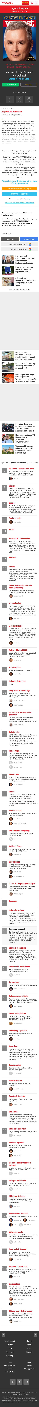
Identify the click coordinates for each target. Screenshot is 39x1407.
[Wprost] (1, 108)
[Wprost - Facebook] (13, 1382)
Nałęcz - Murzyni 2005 (18, 650)
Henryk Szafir (17, 1206)
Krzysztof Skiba (17, 1321)
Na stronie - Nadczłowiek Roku (21, 468)
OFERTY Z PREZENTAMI (19, 194)
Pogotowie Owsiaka (17, 1096)
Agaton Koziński (18, 1006)
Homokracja (14, 774)
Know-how (13, 1046)
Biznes (29, 1341)
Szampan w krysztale (17, 948)
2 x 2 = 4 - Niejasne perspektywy (22, 884)
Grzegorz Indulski (18, 762)
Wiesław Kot (17, 1276)
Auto (10, 1348)
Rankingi (9, 1356)
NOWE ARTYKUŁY (19, 202)
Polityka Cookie (10, 1372)
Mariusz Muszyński (18, 784)
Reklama (29, 1365)
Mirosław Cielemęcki (19, 876)
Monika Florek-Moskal (19, 989)
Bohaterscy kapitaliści (18, 1031)
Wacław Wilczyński (18, 894)
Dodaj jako (18, 249)
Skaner (12, 486)
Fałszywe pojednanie (17, 1181)
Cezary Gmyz (17, 1039)
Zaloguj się (26, 199)
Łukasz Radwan (17, 1220)
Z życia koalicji (15, 603)
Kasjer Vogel (14, 751)
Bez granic (13, 1112)
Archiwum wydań (20, 65)
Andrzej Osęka (17, 1242)
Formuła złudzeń (15, 1080)
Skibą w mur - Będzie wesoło (20, 1311)
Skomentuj (10, 239)
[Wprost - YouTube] (26, 1382)
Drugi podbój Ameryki (17, 1249)
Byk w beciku (14, 862)
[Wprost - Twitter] (19, 1382)
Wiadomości (10, 1341)
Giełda (11, 792)
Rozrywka (10, 1352)
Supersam (13, 901)
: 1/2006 (19, 11)
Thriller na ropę (15, 810)
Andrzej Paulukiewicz (19, 1299)
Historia (29, 1352)
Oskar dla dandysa (16, 910)
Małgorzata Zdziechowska (20, 823)
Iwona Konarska (18, 1104)
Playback (12, 557)
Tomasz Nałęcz (17, 660)
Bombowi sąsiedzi (16, 1143)
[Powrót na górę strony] (35, 1335)
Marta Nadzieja (27, 1224)
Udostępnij (30, 239)
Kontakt (29, 1362)
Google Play (21, 225)
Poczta (12, 567)
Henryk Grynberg (18, 1189)
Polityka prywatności (29, 1369)
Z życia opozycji (15, 626)
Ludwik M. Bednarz (18, 819)
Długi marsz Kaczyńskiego (19, 690)
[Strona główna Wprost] (7, 2)
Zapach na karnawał (17, 929)
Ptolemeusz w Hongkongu (19, 831)
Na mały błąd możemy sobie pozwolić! (20, 713)
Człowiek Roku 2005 (17, 681)
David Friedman (17, 839)
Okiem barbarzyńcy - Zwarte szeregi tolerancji (20, 586)
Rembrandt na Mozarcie (18, 1213)
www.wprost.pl (24, 1402)
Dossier (12, 503)
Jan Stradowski (17, 1073)
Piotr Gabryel (17, 478)
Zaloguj (28, 84)
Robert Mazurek (17, 618)
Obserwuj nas (18, 244)
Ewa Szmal (16, 1173)
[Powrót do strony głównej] (3, 1335)
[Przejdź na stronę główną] (1, 2)
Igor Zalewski (17, 643)
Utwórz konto (10, 84)
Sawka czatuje (15, 518)
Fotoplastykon (14, 667)
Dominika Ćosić (17, 1155)
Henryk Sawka (17, 522)
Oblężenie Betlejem (17, 1196)
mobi (29, 102)
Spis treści (9, 65)
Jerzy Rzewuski (31, 1220)
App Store (12, 225)
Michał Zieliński (17, 854)
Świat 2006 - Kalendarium (19, 538)
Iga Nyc (15, 1224)
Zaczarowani (14, 982)
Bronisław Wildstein (18, 596)
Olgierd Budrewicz (18, 1023)
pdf (10, 102)
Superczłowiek (15, 1065)
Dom (29, 1348)
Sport (29, 1345)
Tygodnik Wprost (19, 8)
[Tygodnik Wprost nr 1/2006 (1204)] (19, 38)
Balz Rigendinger (18, 767)
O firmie (10, 1362)
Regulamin (10, 1369)
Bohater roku (14, 732)
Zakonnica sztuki (16, 1232)
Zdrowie (10, 1345)
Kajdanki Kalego (15, 846)
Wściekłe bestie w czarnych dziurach (20, 1164)
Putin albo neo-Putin (17, 1129)
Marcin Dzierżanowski (19, 700)
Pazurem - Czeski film (18, 1266)
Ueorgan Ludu (14, 1284)
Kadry (11, 529)
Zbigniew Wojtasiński (19, 1089)
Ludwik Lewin (17, 975)
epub (19, 102)
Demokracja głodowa (17, 1013)
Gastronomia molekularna (19, 967)
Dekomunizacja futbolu (18, 996)
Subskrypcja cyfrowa (23, 67)
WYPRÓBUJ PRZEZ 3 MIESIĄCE (19, 188)
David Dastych (17, 1135)
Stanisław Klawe (18, 1303)
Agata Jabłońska (18, 1151)
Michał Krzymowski (18, 705)
